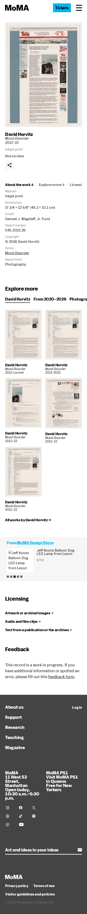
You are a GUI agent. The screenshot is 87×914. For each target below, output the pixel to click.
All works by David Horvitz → (28, 520)
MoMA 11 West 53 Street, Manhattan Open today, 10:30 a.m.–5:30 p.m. (22, 785)
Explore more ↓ (52, 184)
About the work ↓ (19, 184)
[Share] (9, 165)
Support (13, 717)
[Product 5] (21, 577)
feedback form (61, 676)
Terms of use (43, 885)
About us (14, 707)
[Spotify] (36, 816)
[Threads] (10, 816)
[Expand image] (43, 74)
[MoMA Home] (17, 8)
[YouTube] (23, 824)
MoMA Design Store (35, 542)
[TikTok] (23, 816)
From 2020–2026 (50, 299)
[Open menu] (79, 8)
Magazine (15, 747)
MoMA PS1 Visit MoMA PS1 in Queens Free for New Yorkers (62, 781)
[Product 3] (15, 577)
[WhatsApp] (10, 824)
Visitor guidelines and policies (30, 894)
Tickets (62, 7)
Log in (77, 707)
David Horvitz (19, 134)
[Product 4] (18, 577)
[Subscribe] (80, 849)
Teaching (14, 737)
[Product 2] (11, 577)
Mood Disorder (17, 253)
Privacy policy (16, 885)
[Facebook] (23, 807)
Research (14, 727)
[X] (36, 807)
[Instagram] (10, 807)
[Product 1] (8, 577)
